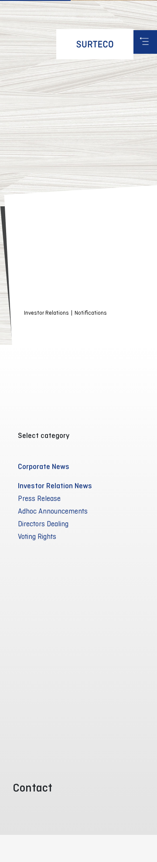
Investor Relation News (55, 485)
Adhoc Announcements (53, 511)
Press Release (39, 498)
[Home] (94, 44)
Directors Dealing (43, 523)
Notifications (91, 312)
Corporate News (43, 466)
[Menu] (145, 42)
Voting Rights (37, 536)
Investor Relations (46, 312)
